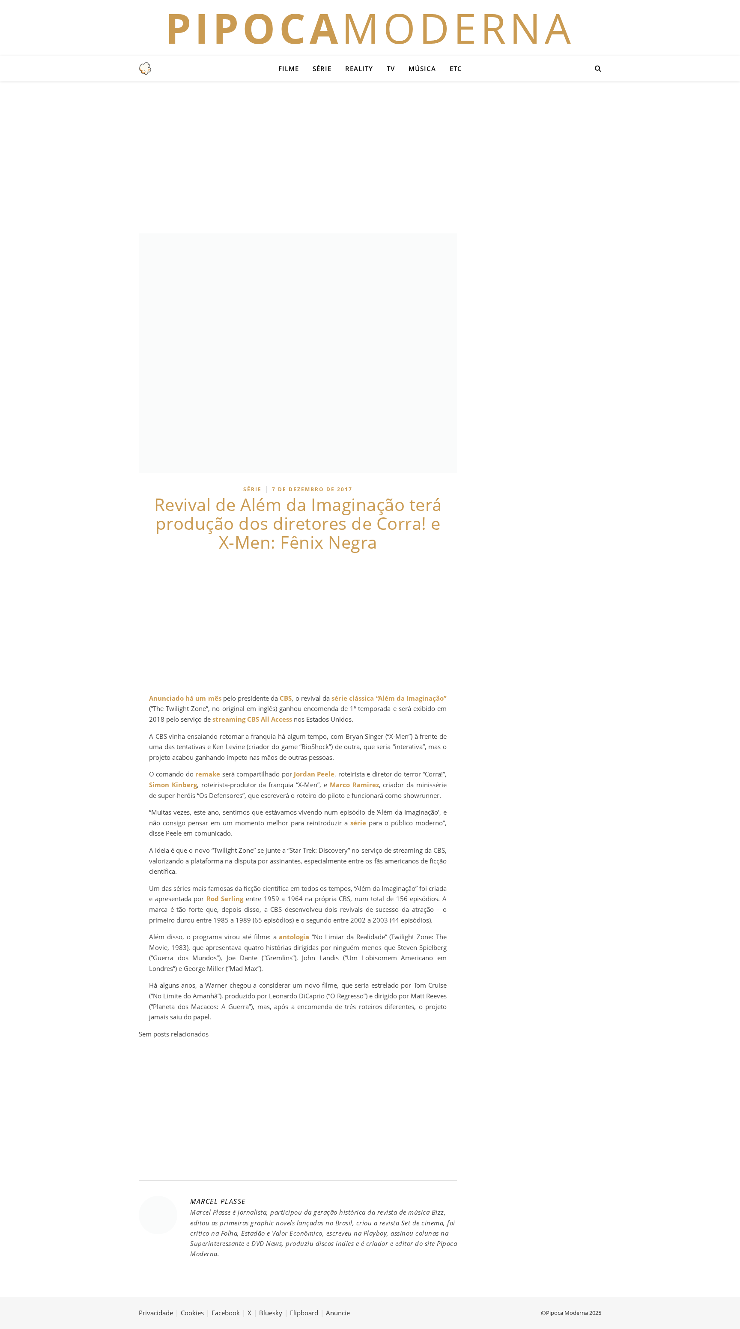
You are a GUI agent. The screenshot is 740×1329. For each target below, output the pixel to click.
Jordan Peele (314, 774)
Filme (288, 68)
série (358, 822)
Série (322, 68)
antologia (294, 936)
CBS (286, 698)
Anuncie (338, 1312)
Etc (456, 68)
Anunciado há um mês (185, 698)
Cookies (192, 1312)
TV (391, 68)
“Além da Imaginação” (411, 698)
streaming (228, 719)
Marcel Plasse (218, 1201)
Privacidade (156, 1312)
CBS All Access (269, 719)
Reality (359, 68)
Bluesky (270, 1312)
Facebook (226, 1312)
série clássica (352, 698)
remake (207, 774)
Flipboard (304, 1312)
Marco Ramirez (354, 784)
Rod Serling (225, 898)
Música (422, 68)
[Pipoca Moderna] (145, 68)
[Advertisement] (370, 156)
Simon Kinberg (173, 784)
